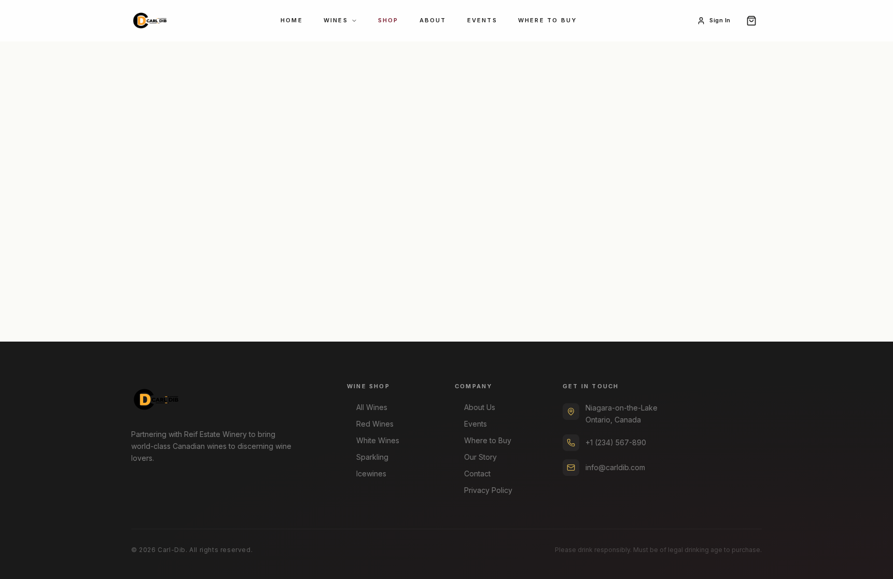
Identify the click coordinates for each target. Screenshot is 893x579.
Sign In (720, 20)
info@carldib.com (615, 467)
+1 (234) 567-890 (615, 442)
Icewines (371, 473)
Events (482, 20)
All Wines (371, 407)
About (433, 20)
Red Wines (375, 423)
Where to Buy (547, 20)
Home (292, 20)
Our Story (480, 457)
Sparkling (372, 457)
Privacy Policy (488, 490)
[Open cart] (751, 20)
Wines (336, 20)
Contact (477, 473)
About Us (479, 407)
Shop (388, 20)
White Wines (377, 440)
